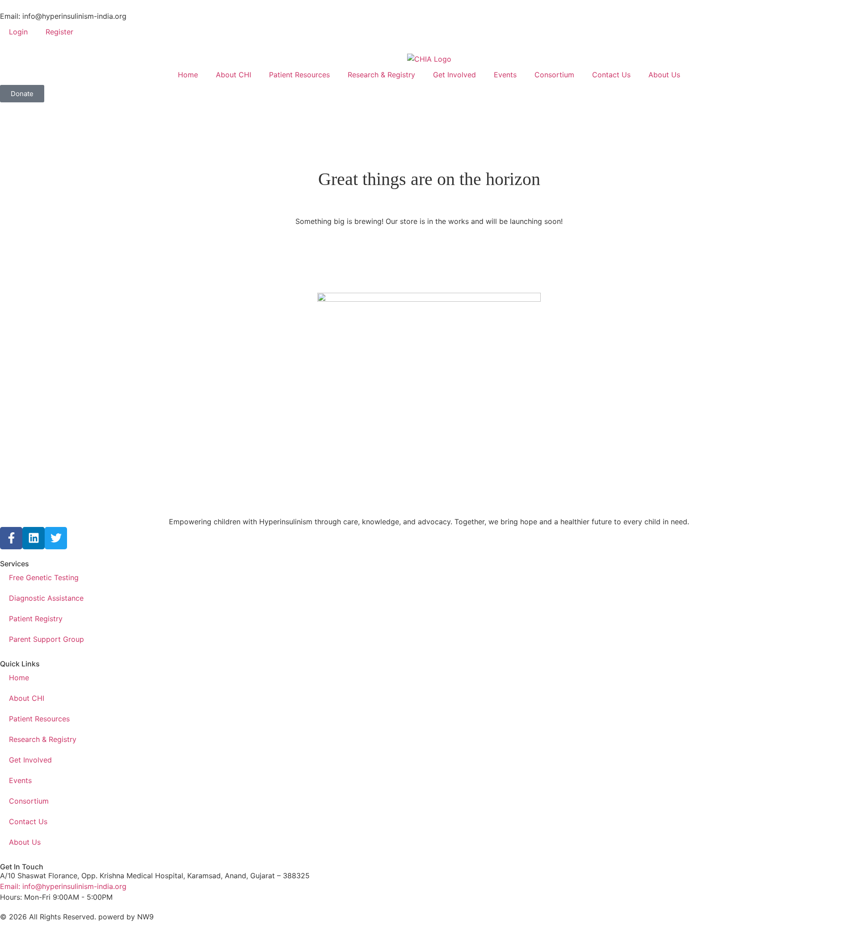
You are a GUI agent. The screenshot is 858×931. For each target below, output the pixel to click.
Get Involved (454, 74)
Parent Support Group (46, 639)
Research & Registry (381, 74)
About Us (664, 74)
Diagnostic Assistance (46, 598)
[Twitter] (56, 538)
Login (18, 31)
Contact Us (611, 74)
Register (59, 31)
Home (188, 74)
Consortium (554, 74)
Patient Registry (36, 618)
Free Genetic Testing (44, 577)
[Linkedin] (33, 538)
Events (505, 74)
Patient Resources (299, 74)
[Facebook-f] (11, 538)
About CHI (233, 74)
